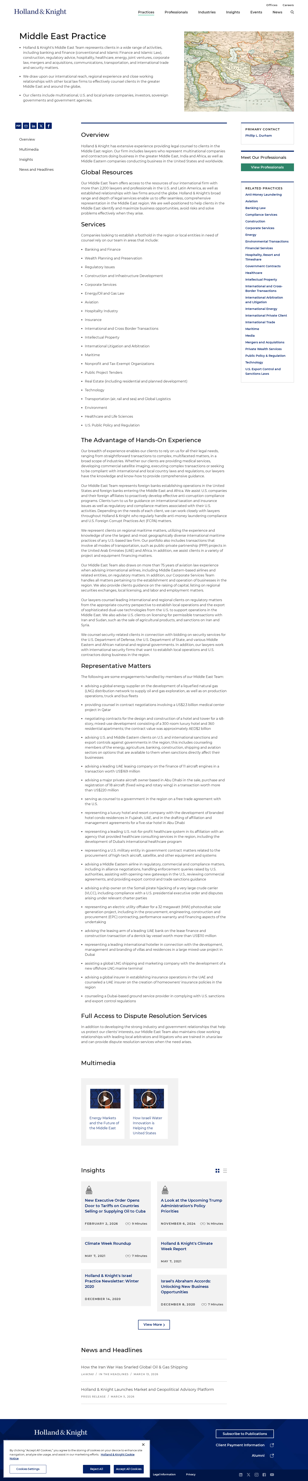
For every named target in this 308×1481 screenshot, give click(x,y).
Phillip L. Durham (258, 135)
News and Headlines (36, 170)
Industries (207, 12)
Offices (271, 5)
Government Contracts (263, 266)
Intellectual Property (261, 279)
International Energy (261, 309)
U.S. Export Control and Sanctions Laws (263, 371)
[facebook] (264, 1475)
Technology (254, 362)
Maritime (252, 329)
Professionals (176, 12)
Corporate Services (259, 228)
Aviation (251, 201)
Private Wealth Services (263, 349)
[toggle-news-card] (217, 1171)
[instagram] (256, 1475)
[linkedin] (240, 1475)
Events (256, 12)
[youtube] (272, 1475)
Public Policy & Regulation (265, 356)
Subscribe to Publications (245, 1434)
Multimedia (29, 149)
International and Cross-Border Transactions (263, 288)
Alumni (258, 1456)
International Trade (260, 322)
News (277, 12)
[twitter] (248, 1475)
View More (153, 1325)
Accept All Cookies (128, 1469)
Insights (233, 12)
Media (250, 336)
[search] (292, 12)
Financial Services (259, 248)
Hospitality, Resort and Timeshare (262, 257)
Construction (255, 221)
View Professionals (267, 167)
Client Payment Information (240, 1445)
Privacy (190, 1474)
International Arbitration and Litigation (264, 300)
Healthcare (253, 273)
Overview (27, 139)
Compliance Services (261, 215)
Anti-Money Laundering (263, 194)
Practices (146, 12)
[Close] (143, 1444)
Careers (288, 5)
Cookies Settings (27, 1469)
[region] (76, 1459)
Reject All (96, 1469)
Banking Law (255, 208)
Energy (250, 235)
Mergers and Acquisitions (264, 342)
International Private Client (266, 315)
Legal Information (164, 1474)
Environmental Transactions (267, 241)
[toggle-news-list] (225, 1171)
